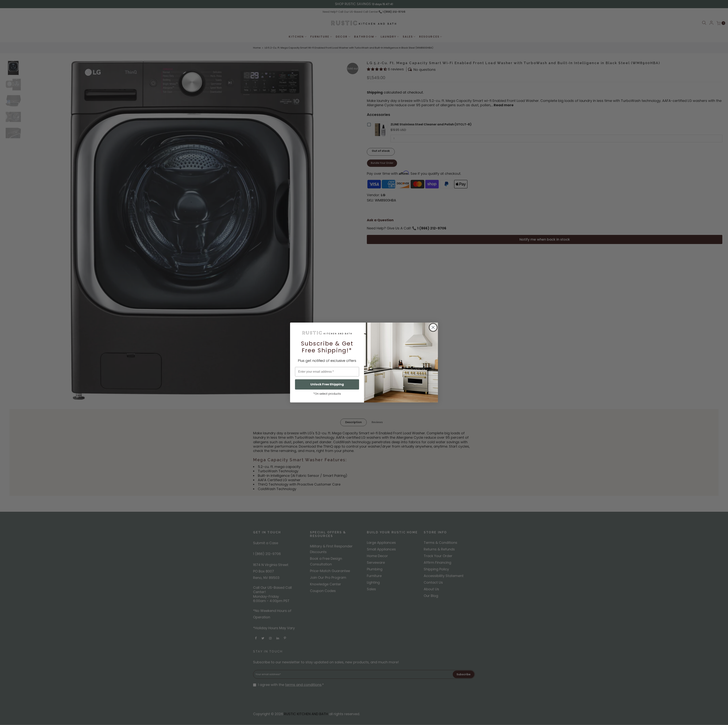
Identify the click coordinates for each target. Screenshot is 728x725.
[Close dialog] (433, 327)
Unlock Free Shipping (327, 384)
